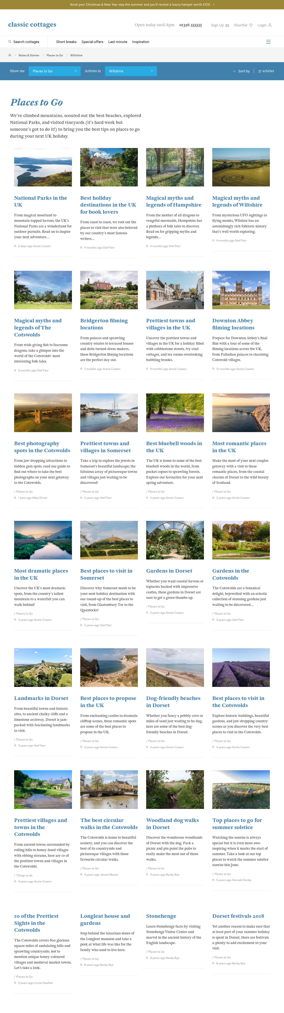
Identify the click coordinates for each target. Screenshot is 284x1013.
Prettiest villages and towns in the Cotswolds (40, 827)
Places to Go (43, 71)
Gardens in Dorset (169, 571)
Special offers (92, 42)
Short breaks (66, 42)
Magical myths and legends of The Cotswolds (38, 327)
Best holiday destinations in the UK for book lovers (108, 205)
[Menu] (268, 42)
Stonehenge (161, 916)
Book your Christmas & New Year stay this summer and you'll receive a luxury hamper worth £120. (140, 4)
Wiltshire (116, 71)
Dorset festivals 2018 (238, 916)
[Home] (9, 55)
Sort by (244, 71)
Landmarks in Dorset (41, 698)
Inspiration (140, 42)
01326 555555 (190, 24)
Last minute (117, 42)
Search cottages (26, 42)
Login (262, 25)
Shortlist (241, 25)
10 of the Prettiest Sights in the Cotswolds (36, 923)
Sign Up (218, 25)
